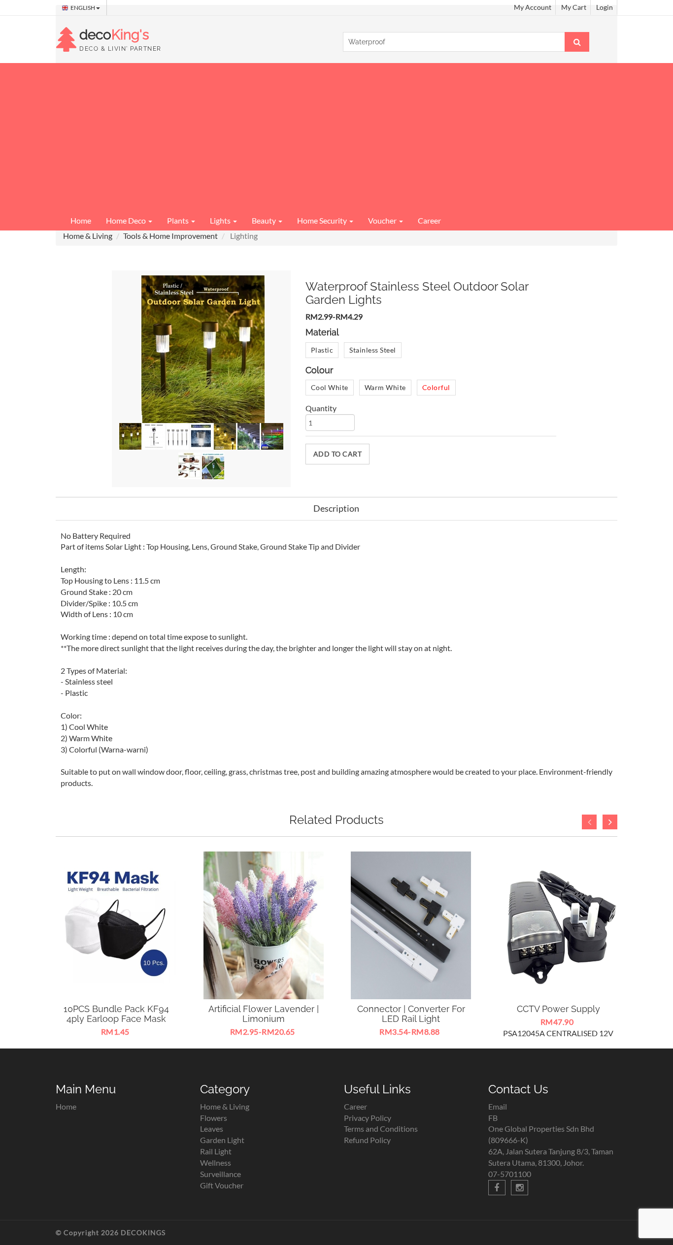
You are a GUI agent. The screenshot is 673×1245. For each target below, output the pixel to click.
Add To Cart (337, 454)
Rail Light (216, 1151)
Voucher (383, 220)
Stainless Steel (372, 350)
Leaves (211, 1128)
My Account (532, 7)
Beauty (264, 220)
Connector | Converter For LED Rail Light (411, 1014)
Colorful (436, 387)
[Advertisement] (336, 137)
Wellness (215, 1162)
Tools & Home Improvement (170, 235)
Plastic (322, 350)
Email (497, 1106)
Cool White (329, 387)
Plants (178, 220)
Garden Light (222, 1140)
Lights (221, 220)
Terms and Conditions (381, 1128)
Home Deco (126, 220)
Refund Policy (367, 1140)
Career (429, 220)
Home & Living (87, 235)
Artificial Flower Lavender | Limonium (263, 1014)
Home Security (322, 220)
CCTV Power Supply (558, 1009)
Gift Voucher (221, 1185)
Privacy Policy (367, 1117)
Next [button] (610, 822)
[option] (116, 945)
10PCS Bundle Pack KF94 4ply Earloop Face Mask (116, 1014)
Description (336, 508)
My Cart (573, 7)
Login (604, 7)
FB (493, 1117)
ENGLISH (83, 7)
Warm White (385, 387)
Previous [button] (589, 822)
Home (80, 220)
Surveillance (220, 1174)
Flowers (213, 1117)
